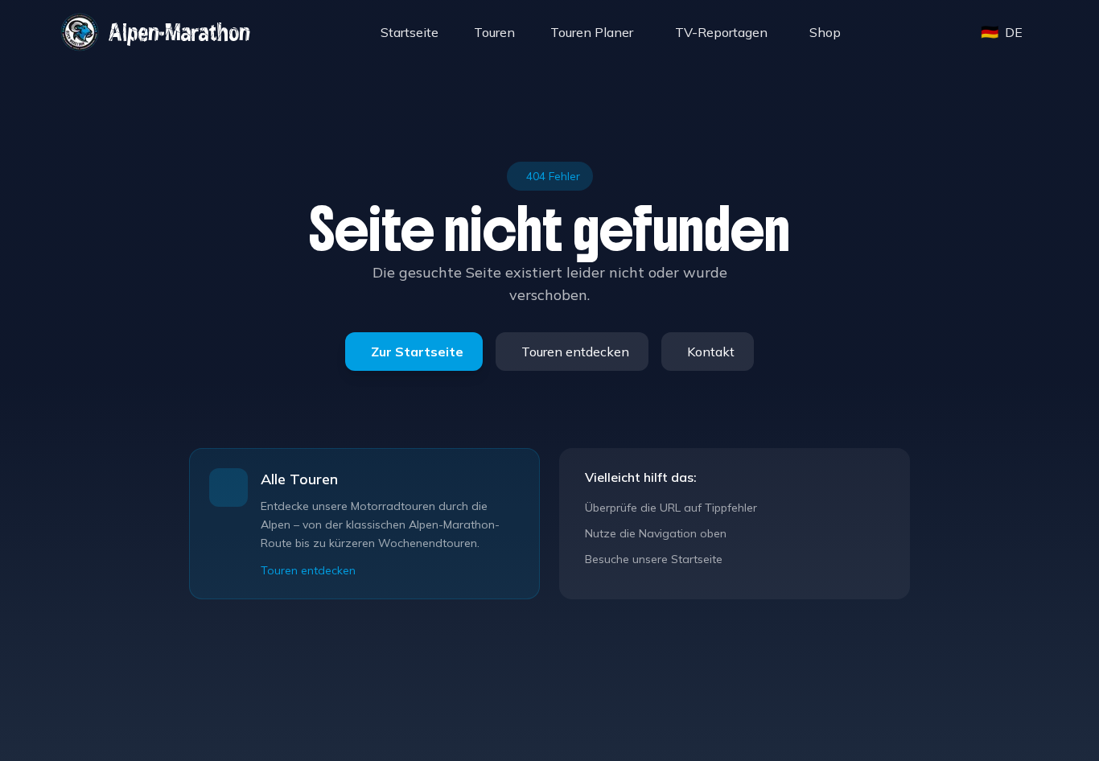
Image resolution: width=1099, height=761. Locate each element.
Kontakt (711, 351)
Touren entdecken (575, 351)
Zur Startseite (417, 351)
